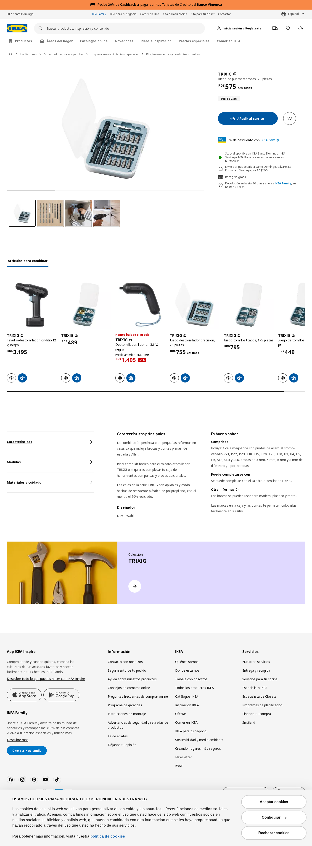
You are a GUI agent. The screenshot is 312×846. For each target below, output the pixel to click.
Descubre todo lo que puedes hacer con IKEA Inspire (46, 678)
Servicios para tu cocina (260, 679)
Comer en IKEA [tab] (229, 41)
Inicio (10, 54)
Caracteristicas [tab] (19, 442)
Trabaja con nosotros (191, 679)
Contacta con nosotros (125, 662)
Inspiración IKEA (187, 705)
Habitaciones (28, 54)
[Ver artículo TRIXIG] (32, 305)
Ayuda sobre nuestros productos (132, 679)
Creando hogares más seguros (198, 748)
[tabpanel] (211, 478)
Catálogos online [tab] (94, 41)
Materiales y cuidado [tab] (24, 482)
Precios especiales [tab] (194, 41)
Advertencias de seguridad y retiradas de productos (138, 725)
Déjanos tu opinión (122, 745)
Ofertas (181, 714)
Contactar (224, 14)
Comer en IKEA (149, 14)
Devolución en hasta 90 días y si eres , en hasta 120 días (260, 185)
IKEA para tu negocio (123, 14)
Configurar (271, 817)
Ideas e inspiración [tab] (156, 41)
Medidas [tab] (14, 462)
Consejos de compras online (129, 688)
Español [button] (293, 14)
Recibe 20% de (108, 4)
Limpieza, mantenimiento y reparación (114, 54)
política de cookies (107, 836)
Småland (248, 722)
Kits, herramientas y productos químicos (173, 54)
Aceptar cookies (274, 802)
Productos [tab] (23, 41)
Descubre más (17, 740)
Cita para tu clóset (202, 14)
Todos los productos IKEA (194, 688)
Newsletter (183, 757)
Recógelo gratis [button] (235, 177)
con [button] (253, 140)
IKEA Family (99, 14)
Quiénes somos (186, 662)
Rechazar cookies (273, 833)
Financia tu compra (256, 714)
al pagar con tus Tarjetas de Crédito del (171, 4)
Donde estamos (187, 670)
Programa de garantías (125, 705)
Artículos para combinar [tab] (28, 261)
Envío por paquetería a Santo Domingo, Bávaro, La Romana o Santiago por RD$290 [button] (258, 169)
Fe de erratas (118, 736)
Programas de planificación (262, 705)
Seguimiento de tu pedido (127, 670)
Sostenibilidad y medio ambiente (199, 740)
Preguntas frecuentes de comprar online (138, 696)
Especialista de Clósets (259, 696)
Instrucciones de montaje (127, 714)
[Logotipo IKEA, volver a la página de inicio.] (17, 28)
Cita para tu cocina (175, 14)
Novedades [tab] (124, 41)
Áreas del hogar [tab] (60, 41)
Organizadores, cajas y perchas (64, 54)
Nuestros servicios (256, 662)
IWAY (178, 766)
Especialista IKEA (254, 688)
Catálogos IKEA (186, 696)
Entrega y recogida (256, 670)
